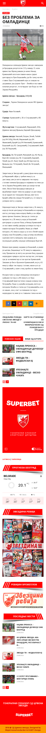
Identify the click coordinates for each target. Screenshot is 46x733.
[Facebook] (8, 303)
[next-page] (7, 381)
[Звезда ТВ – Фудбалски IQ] (8, 360)
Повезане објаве (13, 339)
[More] (36, 303)
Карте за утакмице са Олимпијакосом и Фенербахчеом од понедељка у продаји (34, 323)
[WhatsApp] (25, 303)
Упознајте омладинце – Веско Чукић (28, 372)
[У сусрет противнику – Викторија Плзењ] (8, 679)
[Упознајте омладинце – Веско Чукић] (8, 372)
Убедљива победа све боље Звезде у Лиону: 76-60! (11, 319)
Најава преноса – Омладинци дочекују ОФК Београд (29, 348)
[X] (13, 303)
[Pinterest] (19, 303)
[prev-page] (4, 381)
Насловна (6, 9)
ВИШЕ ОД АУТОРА (33, 339)
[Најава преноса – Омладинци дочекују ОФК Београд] (8, 348)
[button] (4, 3)
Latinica (6, 459)
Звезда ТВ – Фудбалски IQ (24, 359)
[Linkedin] (30, 303)
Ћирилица (16, 459)
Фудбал (15, 9)
